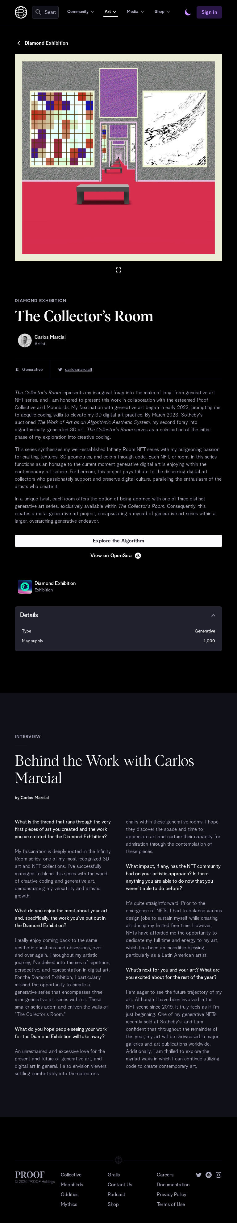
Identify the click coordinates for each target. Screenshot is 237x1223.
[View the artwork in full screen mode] (118, 270)
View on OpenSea (111, 555)
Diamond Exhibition (46, 43)
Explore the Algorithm (118, 540)
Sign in (209, 12)
